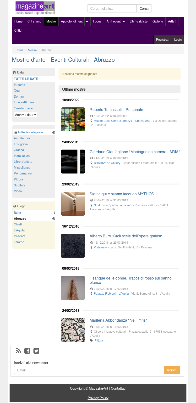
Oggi (17, 90)
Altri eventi (114, 21)
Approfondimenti (72, 21)
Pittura (99, 340)
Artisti (172, 21)
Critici (18, 30)
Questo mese (23, 108)
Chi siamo (34, 21)
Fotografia (21, 144)
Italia (17, 212)
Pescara (19, 236)
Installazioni (22, 155)
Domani (19, 96)
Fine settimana (24, 102)
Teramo (19, 242)
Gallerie (157, 21)
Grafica (19, 149)
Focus (97, 21)
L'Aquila (19, 230)
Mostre (51, 21)
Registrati (162, 39)
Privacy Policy (98, 397)
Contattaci (118, 388)
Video (18, 191)
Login (178, 39)
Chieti (18, 224)
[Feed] (18, 351)
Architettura (22, 138)
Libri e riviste (138, 21)
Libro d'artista (23, 161)
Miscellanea (22, 167)
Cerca (144, 8)
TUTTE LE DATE (26, 78)
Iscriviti (172, 370)
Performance (23, 173)
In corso (19, 84)
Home (18, 21)
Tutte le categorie (30, 132)
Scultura (19, 185)
